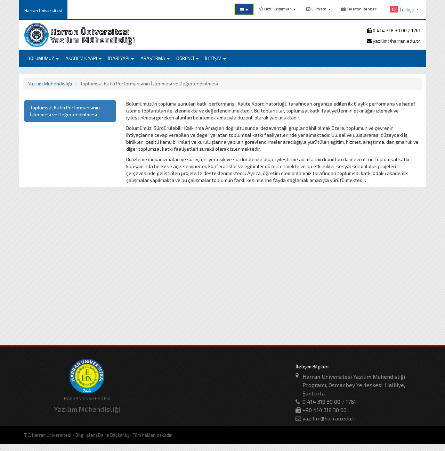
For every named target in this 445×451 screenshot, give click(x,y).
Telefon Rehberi (362, 8)
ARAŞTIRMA (153, 58)
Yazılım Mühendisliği (50, 83)
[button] (244, 9)
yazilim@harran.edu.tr (396, 41)
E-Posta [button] (318, 8)
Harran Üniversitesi (43, 10)
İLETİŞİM (213, 58)
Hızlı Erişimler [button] (277, 8)
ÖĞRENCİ (185, 58)
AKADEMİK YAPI (81, 58)
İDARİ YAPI (119, 58)
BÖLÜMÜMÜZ (41, 58)
